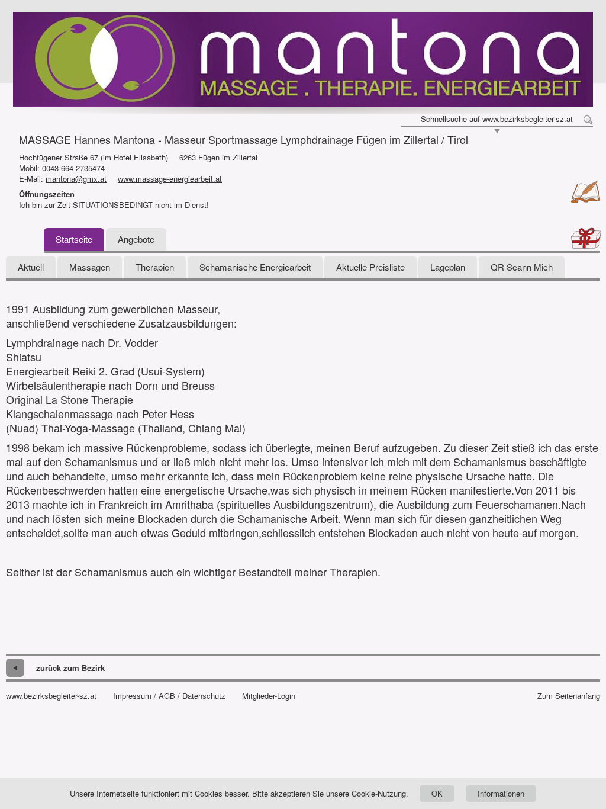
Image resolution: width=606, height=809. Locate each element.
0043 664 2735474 (73, 168)
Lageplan (447, 267)
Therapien (155, 267)
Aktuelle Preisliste (370, 267)
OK (437, 793)
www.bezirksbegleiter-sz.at (51, 696)
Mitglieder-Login (268, 696)
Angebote (136, 239)
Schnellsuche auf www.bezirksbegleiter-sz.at (497, 119)
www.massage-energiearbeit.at (170, 178)
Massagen (89, 267)
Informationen (501, 793)
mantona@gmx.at (76, 178)
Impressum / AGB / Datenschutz (169, 696)
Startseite (74, 239)
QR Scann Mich (522, 267)
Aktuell (31, 267)
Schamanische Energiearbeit (255, 267)
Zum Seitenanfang (568, 696)
